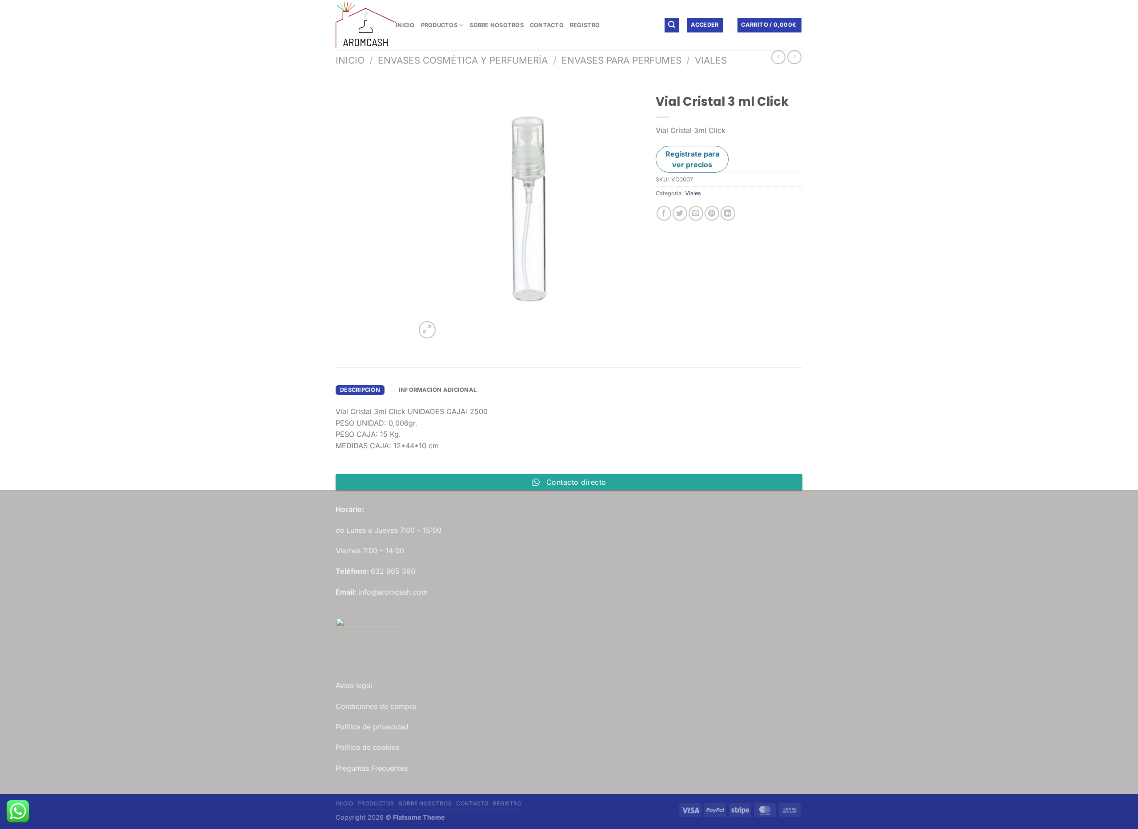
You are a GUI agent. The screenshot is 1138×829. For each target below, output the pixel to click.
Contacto (547, 25)
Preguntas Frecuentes (372, 768)
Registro (585, 25)
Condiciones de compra (376, 706)
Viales (711, 60)
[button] (672, 25)
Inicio (405, 25)
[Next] (448, 325)
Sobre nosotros (496, 25)
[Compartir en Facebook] (664, 213)
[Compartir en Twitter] (680, 213)
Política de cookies (367, 747)
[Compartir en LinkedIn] (728, 213)
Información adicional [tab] (438, 389)
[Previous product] (794, 57)
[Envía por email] (696, 213)
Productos (439, 25)
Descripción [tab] (360, 389)
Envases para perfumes (621, 60)
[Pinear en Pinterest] (712, 213)
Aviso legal (354, 685)
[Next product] (778, 57)
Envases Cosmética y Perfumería (463, 60)
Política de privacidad (372, 726)
